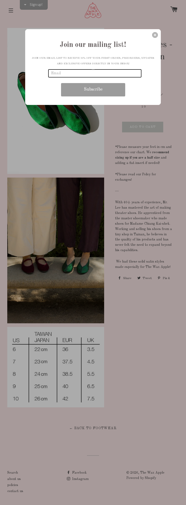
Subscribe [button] (93, 89)
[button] (155, 35)
